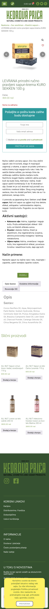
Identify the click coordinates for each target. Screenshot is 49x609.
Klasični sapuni (31, 25)
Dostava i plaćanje (12, 543)
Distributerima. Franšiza (14, 510)
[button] (4, 4)
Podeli (23, 275)
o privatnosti (36, 140)
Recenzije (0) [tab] (11, 289)
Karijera (7, 506)
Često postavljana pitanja (15, 547)
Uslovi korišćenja (11, 519)
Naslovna (5, 25)
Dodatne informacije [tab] (29, 284)
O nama (7, 539)
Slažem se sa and (25, 140)
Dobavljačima (10, 514)
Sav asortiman (17, 25)
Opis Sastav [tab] (10, 284)
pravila (23, 140)
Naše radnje (9, 552)
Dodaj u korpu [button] (9, 380)
